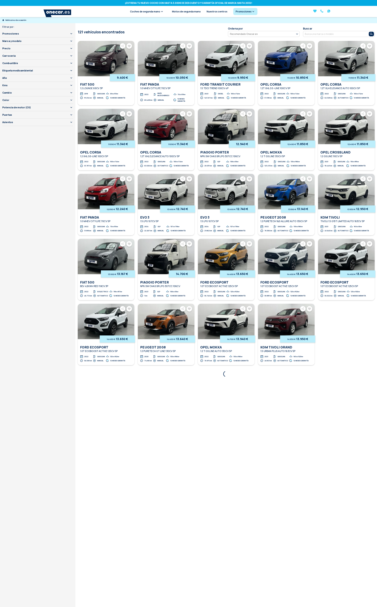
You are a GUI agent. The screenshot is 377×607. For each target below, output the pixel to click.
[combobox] (334, 34)
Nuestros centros (217, 11)
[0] (315, 11)
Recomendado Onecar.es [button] (244, 33)
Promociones (244, 11)
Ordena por (235, 28)
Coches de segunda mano (145, 11)
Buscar (307, 28)
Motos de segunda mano (186, 11)
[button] (37, 33)
